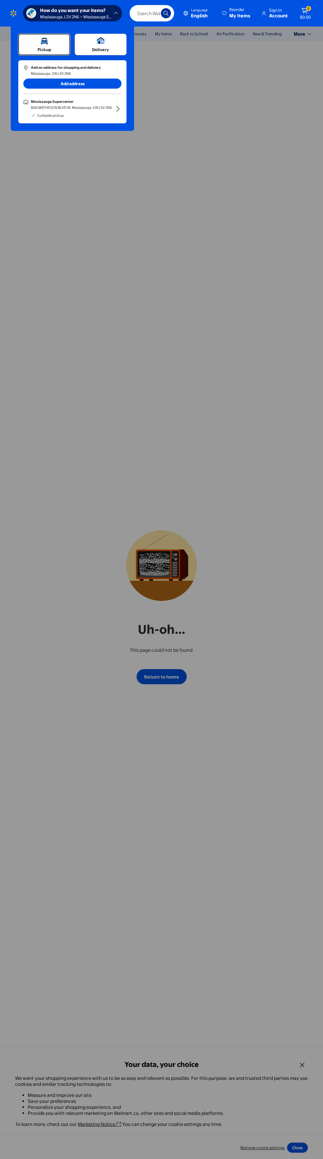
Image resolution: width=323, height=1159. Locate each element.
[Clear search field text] (151, 13)
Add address (73, 83)
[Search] (166, 13)
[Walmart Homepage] (13, 13)
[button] (236, 13)
